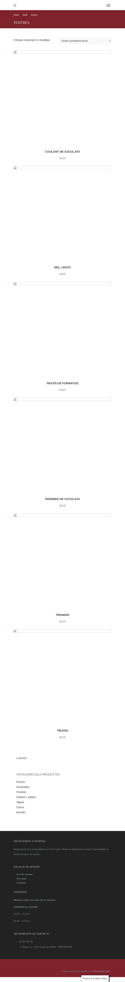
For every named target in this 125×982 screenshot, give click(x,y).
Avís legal (21, 878)
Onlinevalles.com (101, 971)
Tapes (20, 802)
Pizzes (20, 782)
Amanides (22, 787)
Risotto (20, 812)
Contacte (21, 882)
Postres (21, 792)
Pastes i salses (26, 797)
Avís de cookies (24, 874)
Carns (20, 807)
